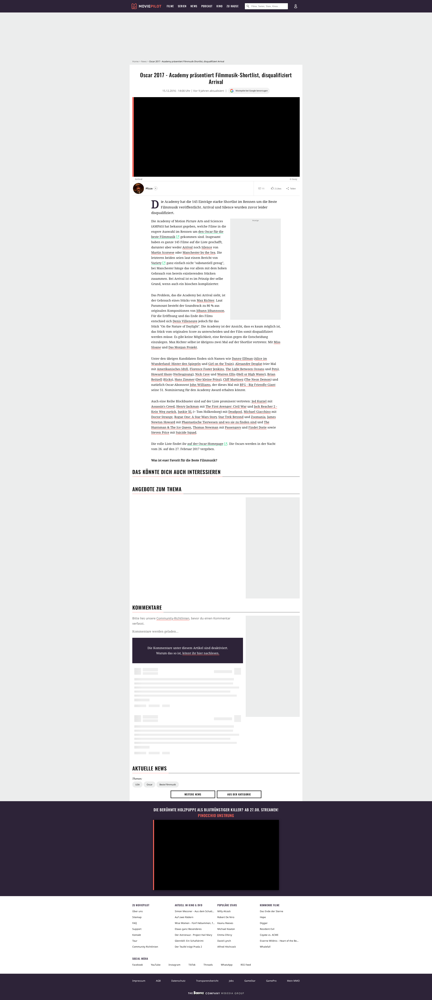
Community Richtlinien (145, 946)
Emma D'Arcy (224, 934)
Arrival (187, 247)
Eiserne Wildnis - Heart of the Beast (280, 940)
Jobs (231, 980)
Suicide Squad (186, 432)
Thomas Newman (205, 427)
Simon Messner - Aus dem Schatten (195, 911)
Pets (275, 369)
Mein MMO (293, 980)
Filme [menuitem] (170, 6)
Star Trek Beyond (231, 417)
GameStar (249, 980)
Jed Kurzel (259, 401)
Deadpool (235, 412)
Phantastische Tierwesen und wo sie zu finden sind (219, 422)
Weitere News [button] (192, 794)
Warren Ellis (226, 374)
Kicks (168, 379)
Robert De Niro (225, 917)
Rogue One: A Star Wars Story (195, 417)
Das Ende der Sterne (271, 911)
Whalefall (265, 946)
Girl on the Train (220, 364)
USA (137, 784)
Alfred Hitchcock (226, 946)
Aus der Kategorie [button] (239, 794)
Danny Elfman (242, 358)
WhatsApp (227, 964)
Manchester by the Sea (199, 252)
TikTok (191, 964)
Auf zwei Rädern (184, 917)
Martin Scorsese (162, 252)
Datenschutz (178, 980)
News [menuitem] (194, 6)
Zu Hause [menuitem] (233, 6)
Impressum (138, 980)
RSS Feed (246, 964)
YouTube (155, 964)
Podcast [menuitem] (206, 6)
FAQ (134, 923)
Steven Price (160, 432)
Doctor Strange (162, 417)
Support (136, 929)
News (144, 61)
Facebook (137, 964)
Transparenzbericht (207, 980)
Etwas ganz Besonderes (188, 929)
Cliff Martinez (233, 379)
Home (135, 61)
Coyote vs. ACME (269, 934)
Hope (263, 917)
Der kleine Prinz (208, 379)
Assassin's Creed (163, 406)
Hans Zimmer (185, 379)
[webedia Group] (216, 993)
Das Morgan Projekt (182, 347)
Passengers (233, 427)
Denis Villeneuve (185, 321)
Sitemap (137, 917)
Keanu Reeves (225, 923)
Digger (264, 923)
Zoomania (258, 417)
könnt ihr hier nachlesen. (200, 653)
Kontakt (136, 934)
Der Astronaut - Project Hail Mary (193, 934)
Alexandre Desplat (248, 364)
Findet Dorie (257, 427)
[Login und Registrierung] (295, 6)
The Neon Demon (258, 379)
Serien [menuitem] (182, 6)
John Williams (200, 385)
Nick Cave (202, 374)
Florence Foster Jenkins (207, 369)
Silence (206, 247)
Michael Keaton (226, 929)
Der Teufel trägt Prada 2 (188, 946)
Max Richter (205, 300)
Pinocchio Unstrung (216, 815)
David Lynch (224, 940)
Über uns (137, 911)
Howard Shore (161, 374)
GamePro (271, 980)
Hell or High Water (251, 374)
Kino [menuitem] (220, 6)
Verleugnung (183, 374)
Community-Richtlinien (172, 618)
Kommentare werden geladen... (155, 631)
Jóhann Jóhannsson (210, 311)
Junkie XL (185, 412)
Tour (134, 940)
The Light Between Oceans (245, 369)
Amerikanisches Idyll (172, 369)
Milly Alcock (224, 911)
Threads (208, 964)
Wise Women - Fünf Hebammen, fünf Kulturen (195, 923)
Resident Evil (267, 929)
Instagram (174, 964)
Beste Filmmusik (167, 784)
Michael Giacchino (257, 412)
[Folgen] (155, 188)
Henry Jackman (187, 406)
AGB (158, 980)
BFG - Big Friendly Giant (257, 385)
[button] (275, 188)
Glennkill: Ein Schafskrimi (189, 940)
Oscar (149, 784)
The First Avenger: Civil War (226, 406)
